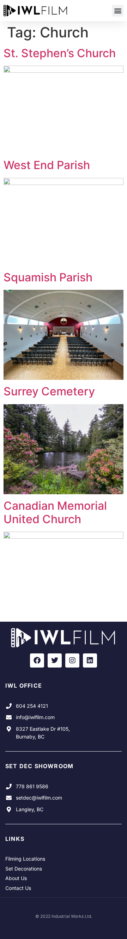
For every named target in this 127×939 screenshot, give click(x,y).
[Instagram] (72, 660)
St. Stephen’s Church (60, 53)
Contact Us (18, 888)
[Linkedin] (90, 660)
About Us (16, 878)
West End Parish (47, 165)
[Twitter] (55, 660)
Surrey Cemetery (49, 391)
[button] (117, 11)
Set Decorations (23, 869)
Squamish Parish (48, 277)
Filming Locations (25, 859)
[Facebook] (37, 660)
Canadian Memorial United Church (55, 512)
